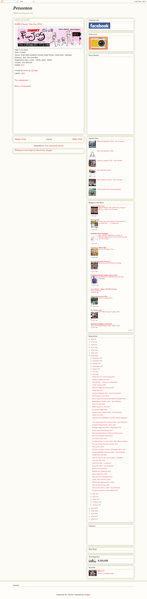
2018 (92, 345)
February (96, 502)
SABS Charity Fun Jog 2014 (101, 407)
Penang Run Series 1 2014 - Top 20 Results (106, 487)
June (94, 374)
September (96, 366)
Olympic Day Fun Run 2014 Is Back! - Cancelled (107, 457)
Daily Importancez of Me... (99, 296)
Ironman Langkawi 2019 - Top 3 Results (109, 160)
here (22, 65)
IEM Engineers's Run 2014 (100, 396)
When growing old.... (97, 290)
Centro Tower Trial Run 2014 (101, 479)
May (94, 494)
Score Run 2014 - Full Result (101, 463)
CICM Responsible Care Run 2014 (103, 482)
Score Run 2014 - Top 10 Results (102, 466)
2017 (92, 347)
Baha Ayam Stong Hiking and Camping (109, 263)
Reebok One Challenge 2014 (101, 471)
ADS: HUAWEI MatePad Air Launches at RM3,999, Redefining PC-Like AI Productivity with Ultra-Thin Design (112, 237)
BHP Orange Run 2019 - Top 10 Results (109, 180)
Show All (130, 330)
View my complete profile (106, 573)
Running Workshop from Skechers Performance (107, 433)
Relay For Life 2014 (98, 404)
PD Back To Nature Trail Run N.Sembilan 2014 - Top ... (109, 449)
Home (49, 139)
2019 (92, 342)
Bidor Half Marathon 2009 (105, 151)
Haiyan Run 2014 (97, 415)
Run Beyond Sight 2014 (99, 409)
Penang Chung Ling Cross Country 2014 (105, 444)
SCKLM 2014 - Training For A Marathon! (105, 382)
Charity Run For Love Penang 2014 (103, 377)
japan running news (97, 206)
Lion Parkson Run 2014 (99, 438)
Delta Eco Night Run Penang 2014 (103, 387)
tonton (102, 571)
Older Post (77, 139)
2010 (92, 516)
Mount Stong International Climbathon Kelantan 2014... (109, 398)
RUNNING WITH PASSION (99, 233)
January (95, 505)
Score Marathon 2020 (104, 170)
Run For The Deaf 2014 (99, 468)
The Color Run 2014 (98, 460)
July (94, 371)
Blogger (87, 595)
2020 (92, 339)
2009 (92, 519)
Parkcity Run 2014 (98, 446)
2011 (92, 513)
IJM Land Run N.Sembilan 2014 (102, 477)
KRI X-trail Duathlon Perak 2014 (102, 436)
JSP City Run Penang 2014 (100, 485)
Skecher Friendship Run (105, 298)
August (95, 369)
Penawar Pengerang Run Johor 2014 (104, 425)
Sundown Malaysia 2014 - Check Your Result (106, 393)
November (96, 361)
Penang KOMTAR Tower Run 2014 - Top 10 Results (108, 452)
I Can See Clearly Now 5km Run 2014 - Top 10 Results (109, 422)
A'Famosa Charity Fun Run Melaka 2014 (105, 490)
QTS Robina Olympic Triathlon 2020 (108, 312)
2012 (92, 511)
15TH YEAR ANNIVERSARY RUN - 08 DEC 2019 (105, 325)
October (95, 363)
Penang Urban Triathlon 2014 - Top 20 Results (107, 412)
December (96, 358)
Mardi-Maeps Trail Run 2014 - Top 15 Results (106, 401)
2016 (92, 350)
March (95, 499)
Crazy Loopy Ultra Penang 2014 (102, 430)
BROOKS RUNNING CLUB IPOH (101, 324)
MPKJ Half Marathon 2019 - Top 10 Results (110, 141)
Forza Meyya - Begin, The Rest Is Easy (104, 289)
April (94, 496)
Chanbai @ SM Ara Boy (98, 247)
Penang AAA (95, 220)
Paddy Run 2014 (97, 390)
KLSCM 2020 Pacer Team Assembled (109, 189)
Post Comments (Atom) (54, 146)
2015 (92, 353)
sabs (23, 73)
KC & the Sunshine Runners (100, 261)
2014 (92, 355)
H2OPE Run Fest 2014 (99, 455)
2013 (92, 508)
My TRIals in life (96, 310)
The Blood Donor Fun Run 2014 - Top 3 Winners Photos (110, 441)
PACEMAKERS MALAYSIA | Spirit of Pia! (104, 275)
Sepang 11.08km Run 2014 (101, 379)
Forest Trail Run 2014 (99, 385)
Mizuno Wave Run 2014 (99, 474)
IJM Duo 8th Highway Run (106, 249)
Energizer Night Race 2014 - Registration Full (106, 427)
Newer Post (20, 139)
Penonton (22, 8)
